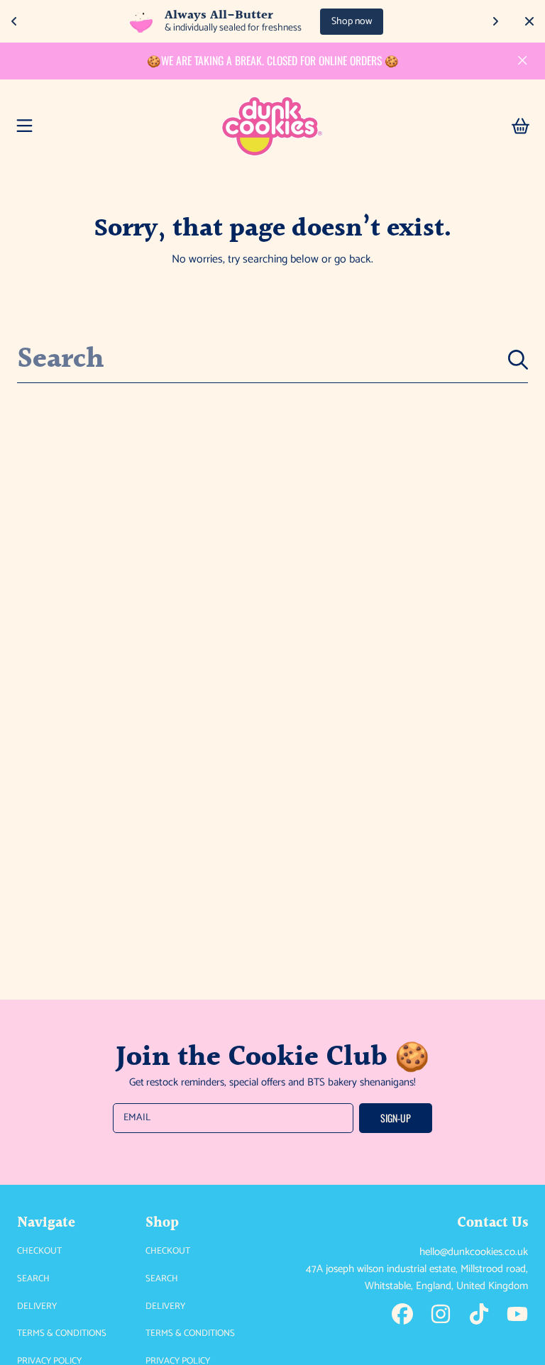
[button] (24, 126)
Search (33, 1278)
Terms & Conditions (61, 1333)
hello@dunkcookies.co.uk (473, 1252)
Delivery (37, 1306)
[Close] (522, 60)
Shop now (351, 21)
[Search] (518, 359)
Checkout (39, 1251)
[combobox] (272, 360)
